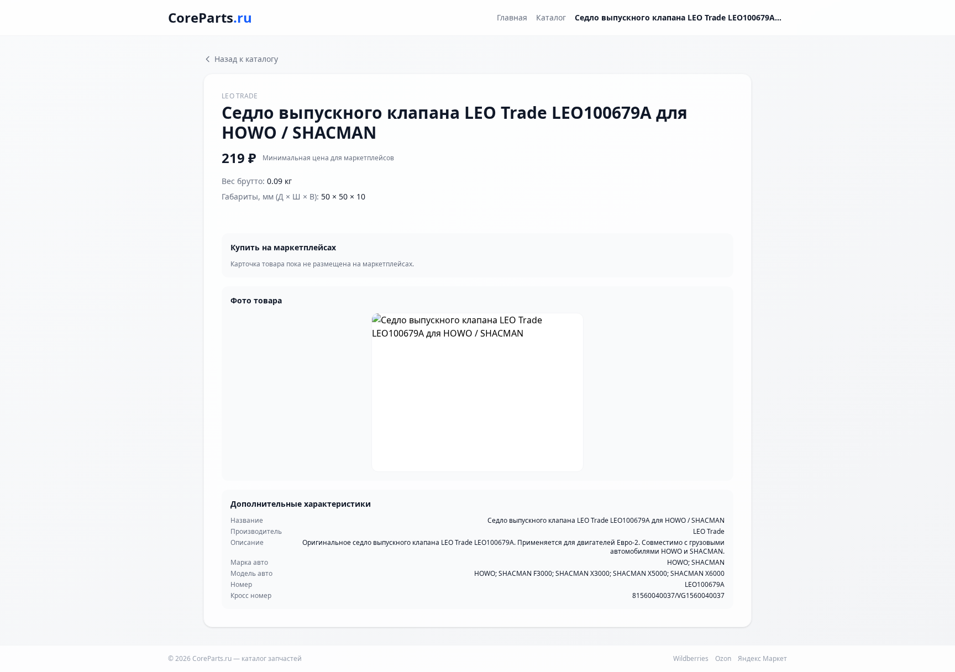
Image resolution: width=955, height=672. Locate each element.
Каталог (551, 17)
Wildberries (691, 658)
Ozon (723, 658)
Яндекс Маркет (762, 658)
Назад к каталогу (246, 59)
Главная (512, 17)
